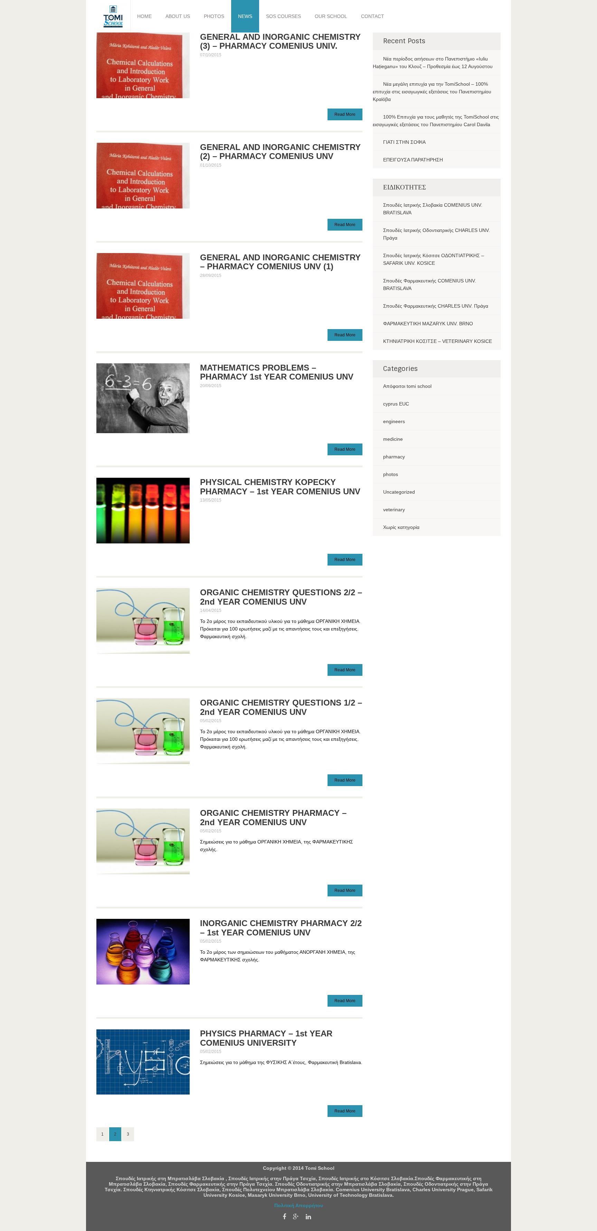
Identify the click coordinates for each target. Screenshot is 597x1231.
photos (390, 474)
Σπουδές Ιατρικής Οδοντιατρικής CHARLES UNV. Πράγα (436, 234)
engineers (394, 421)
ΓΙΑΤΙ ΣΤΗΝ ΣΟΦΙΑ (404, 142)
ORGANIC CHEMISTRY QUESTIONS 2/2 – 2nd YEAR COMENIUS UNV (281, 597)
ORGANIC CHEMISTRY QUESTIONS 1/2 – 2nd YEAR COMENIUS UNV (281, 707)
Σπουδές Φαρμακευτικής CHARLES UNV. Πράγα (435, 306)
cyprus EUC (396, 404)
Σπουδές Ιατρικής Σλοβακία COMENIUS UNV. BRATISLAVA (432, 208)
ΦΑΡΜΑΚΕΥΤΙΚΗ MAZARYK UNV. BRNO (428, 323)
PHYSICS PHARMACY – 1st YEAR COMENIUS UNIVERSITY (266, 1038)
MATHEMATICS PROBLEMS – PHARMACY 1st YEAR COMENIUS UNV (276, 372)
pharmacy (394, 456)
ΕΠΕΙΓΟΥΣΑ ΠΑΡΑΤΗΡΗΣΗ (413, 159)
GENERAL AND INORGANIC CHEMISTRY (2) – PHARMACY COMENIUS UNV (280, 151)
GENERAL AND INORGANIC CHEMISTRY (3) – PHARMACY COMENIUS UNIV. (280, 41)
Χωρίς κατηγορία (401, 527)
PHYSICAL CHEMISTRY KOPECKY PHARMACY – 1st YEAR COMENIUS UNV (280, 486)
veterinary (394, 509)
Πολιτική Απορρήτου (298, 1205)
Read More (345, 114)
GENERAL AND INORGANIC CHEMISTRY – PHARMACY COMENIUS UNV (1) (280, 262)
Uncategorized (399, 492)
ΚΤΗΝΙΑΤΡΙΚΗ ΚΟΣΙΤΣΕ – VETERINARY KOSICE (437, 341)
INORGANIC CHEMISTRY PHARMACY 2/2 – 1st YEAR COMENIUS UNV (281, 927)
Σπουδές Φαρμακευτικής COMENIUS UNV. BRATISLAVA (429, 284)
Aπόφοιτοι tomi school (407, 386)
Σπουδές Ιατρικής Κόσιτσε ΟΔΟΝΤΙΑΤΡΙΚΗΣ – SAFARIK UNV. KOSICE (433, 259)
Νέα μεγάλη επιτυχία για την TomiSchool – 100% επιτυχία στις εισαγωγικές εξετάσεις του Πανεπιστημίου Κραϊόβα (432, 91)
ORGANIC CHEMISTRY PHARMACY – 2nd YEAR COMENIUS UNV (273, 817)
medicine (393, 439)
